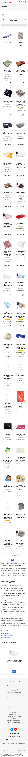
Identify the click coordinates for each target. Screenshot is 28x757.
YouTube (15, 729)
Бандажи (14, 718)
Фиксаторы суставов (14, 714)
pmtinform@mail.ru (17, 740)
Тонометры (14, 695)
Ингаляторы (14, 683)
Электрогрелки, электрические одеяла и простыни (15, 19)
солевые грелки (6, 633)
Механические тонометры (14, 697)
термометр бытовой (8, 637)
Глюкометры (14, 687)
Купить (14, 671)
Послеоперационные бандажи (14, 722)
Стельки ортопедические (14, 705)
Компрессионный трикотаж (14, 692)
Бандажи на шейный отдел (14, 720)
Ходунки (14, 703)
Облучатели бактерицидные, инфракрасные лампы (14, 689)
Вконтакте (11, 729)
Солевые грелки (10, 14)
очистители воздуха (7, 635)
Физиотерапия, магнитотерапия (14, 681)
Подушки (14, 712)
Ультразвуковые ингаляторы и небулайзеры (14, 685)
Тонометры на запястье (14, 699)
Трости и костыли (14, 701)
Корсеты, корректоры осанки (14, 716)
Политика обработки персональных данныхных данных (14, 708)
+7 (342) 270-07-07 (15, 736)
